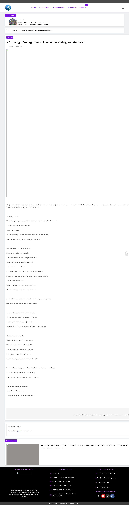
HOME (33, 8)
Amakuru (10, 37)
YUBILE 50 (83, 7)
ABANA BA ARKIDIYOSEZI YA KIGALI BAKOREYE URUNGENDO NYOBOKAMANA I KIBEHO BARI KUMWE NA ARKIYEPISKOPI (33, 24)
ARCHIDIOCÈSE (58, 7)
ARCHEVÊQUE (43, 7)
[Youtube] (103, 496)
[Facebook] (112, 496)
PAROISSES (72, 8)
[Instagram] (108, 496)
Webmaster (10, 46)
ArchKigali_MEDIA (47, 448)
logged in (18, 431)
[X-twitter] (98, 496)
